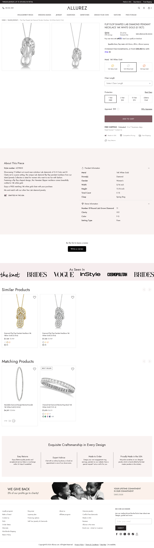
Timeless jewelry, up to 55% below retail (17, 2)
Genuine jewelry (88, 511)
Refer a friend (6, 514)
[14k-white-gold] (5, 342)
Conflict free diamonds (90, 514)
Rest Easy (148, 92)
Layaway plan (32, 514)
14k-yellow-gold (7, 342)
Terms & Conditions (92, 544)
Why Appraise (146, 109)
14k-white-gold (5, 342)
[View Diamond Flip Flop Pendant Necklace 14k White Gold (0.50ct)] (58, 312)
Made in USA (127, 2)
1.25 (10, 421)
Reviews (85, 521)
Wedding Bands (44, 15)
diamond (5, 345)
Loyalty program (7, 511)
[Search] (139, 8)
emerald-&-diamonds (45, 416)
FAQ (3, 521)
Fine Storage (131, 15)
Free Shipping (147, 2)
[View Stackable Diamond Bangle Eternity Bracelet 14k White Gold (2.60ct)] (20, 384)
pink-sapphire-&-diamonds (48, 416)
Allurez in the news (89, 524)
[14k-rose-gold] (9, 342)
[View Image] (10, 274)
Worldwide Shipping (9, 531)
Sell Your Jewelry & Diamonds (37, 521)
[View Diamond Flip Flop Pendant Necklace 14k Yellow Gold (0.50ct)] (20, 312)
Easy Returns (137, 2)
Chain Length (110, 78)
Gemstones (84, 15)
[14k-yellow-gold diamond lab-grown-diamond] (7, 342)
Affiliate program (64, 514)
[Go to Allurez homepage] (77, 8)
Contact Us (118, 130)
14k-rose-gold (9, 342)
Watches (117, 15)
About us (62, 511)
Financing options (33, 518)
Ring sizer (31, 511)
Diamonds (71, 15)
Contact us (5, 518)
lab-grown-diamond (7, 345)
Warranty (5, 528)
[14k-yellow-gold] (45, 342)
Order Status (6, 524)
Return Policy (6, 535)
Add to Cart (128, 119)
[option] (113, 67)
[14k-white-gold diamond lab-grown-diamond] (43, 342)
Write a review (77, 249)
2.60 (14, 421)
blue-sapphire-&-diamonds (50, 416)
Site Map (103, 544)
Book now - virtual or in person (93, 528)
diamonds (43, 416)
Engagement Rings (25, 15)
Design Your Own (101, 15)
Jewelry (59, 15)
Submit (121, 528)
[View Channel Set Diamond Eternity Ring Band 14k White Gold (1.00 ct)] (58, 384)
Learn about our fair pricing (144, 34)
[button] (116, 168)
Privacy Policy (79, 544)
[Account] (144, 8)
